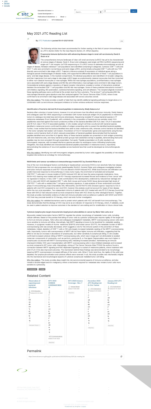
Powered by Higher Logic (75, 406)
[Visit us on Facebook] (81, 377)
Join (5, 1)
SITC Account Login (57, 391)
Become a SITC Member (59, 387)
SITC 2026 (54, 389)
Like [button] (121, 41)
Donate (7, 6)
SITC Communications (55, 336)
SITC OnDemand (86, 391)
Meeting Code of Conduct (119, 387)
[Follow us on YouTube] (81, 375)
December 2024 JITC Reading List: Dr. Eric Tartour (95, 283)
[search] (101, 12)
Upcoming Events (86, 389)
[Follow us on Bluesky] (81, 371)
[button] (45, 10)
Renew (6, 3)
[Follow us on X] (81, 373)
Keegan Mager (75, 286)
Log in (134, 11)
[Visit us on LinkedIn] (81, 369)
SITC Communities (86, 387)
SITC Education (35, 291)
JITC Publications (45, 41)
